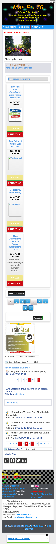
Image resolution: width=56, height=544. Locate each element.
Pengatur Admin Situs (13, 488)
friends (15, 486)
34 (45, 443)
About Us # (37, 27)
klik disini (19, 394)
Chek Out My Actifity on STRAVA (41, 495)
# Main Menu (9, 27)
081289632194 (24, 514)
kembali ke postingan (16, 293)
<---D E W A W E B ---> (17, 65)
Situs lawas (8, 497)
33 (41, 443)
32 (36, 443)
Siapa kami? (8, 491)
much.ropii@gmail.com (26, 517)
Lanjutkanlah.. (15, 134)
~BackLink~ (24, 27)
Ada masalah (9, 494)
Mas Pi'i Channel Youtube (19, 68)
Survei (6, 486)
